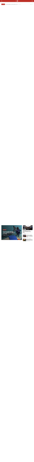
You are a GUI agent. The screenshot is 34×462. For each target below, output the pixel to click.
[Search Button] (32, 1)
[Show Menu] (1, 1)
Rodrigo (4, 235)
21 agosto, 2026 (28, 233)
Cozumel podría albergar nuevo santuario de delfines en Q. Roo (9, 232)
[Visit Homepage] (17, 1)
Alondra (25, 233)
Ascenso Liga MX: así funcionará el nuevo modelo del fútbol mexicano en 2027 (29, 240)
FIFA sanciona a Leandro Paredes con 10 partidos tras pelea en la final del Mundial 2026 (30, 236)
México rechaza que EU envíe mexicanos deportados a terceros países (12, 4)
